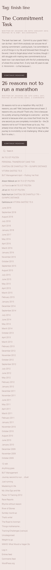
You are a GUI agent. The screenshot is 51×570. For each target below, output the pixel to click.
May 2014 (6, 324)
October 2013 (8, 333)
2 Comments (38, 98)
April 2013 (6, 337)
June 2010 (6, 440)
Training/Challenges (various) (15, 531)
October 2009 (8, 458)
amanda (19, 31)
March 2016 (7, 248)
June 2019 (6, 208)
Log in (4, 550)
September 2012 (9, 364)
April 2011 (6, 409)
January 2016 (8, 252)
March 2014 (7, 328)
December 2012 (8, 351)
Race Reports (7, 499)
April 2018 (6, 226)
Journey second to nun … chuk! (15, 477)
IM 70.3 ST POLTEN (10, 157)
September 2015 (9, 266)
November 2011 (9, 395)
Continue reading (14, 75)
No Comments (29, 33)
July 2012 (6, 369)
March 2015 (7, 293)
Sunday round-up (9, 513)
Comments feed (9, 559)
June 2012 (6, 373)
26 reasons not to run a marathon (22, 86)
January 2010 (8, 445)
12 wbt (17, 33)
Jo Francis (6, 185)
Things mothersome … (11, 526)
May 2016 (6, 239)
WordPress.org (8, 563)
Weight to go (7, 540)
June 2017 (6, 234)
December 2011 (8, 391)
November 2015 (9, 257)
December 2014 (8, 306)
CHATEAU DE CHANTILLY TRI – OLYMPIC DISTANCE (24, 166)
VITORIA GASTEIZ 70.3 (12, 171)
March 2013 (7, 342)
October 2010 (8, 431)
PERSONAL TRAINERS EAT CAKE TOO (18, 162)
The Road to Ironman (11, 522)
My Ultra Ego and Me (11, 490)
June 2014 (6, 319)
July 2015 (6, 275)
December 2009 (8, 449)
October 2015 (8, 261)
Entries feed (7, 554)
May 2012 (6, 377)
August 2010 (7, 436)
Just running (7, 482)
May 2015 (6, 284)
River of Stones (8, 508)
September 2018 (9, 212)
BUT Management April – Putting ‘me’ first (20, 175)
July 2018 (6, 221)
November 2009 (9, 453)
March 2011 (7, 413)
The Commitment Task (22, 21)
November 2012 (9, 355)
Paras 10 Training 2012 (12, 495)
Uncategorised (8, 535)
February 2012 (8, 382)
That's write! (7, 517)
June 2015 (6, 279)
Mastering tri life (9, 486)
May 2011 (6, 404)
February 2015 (8, 297)
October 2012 (8, 360)
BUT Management (10, 473)
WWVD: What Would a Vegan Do (16, 544)
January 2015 (8, 302)
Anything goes (21, 98)
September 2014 (9, 310)
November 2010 (9, 427)
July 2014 (6, 315)
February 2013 (8, 346)
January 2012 (8, 386)
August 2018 (7, 217)
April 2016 (6, 243)
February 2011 (8, 418)
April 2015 (6, 288)
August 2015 (7, 270)
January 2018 (8, 230)
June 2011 (6, 400)
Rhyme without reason (11, 504)
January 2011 (8, 422)
